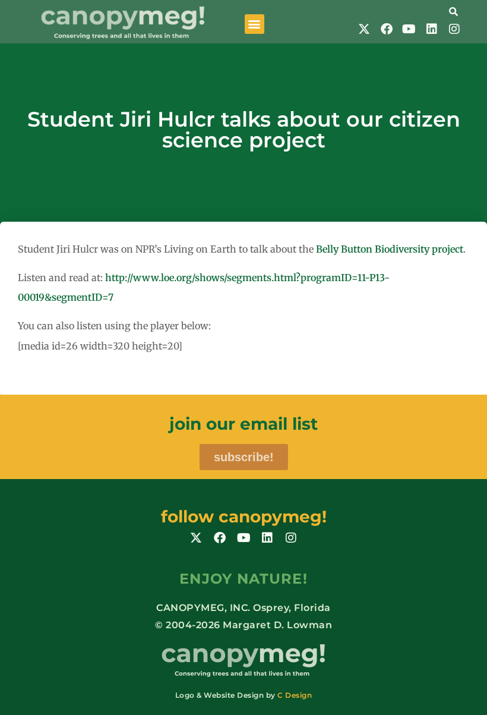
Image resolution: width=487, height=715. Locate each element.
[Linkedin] (431, 29)
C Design (294, 695)
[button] (254, 24)
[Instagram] (454, 29)
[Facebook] (386, 29)
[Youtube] (409, 29)
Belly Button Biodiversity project (389, 249)
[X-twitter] (364, 29)
